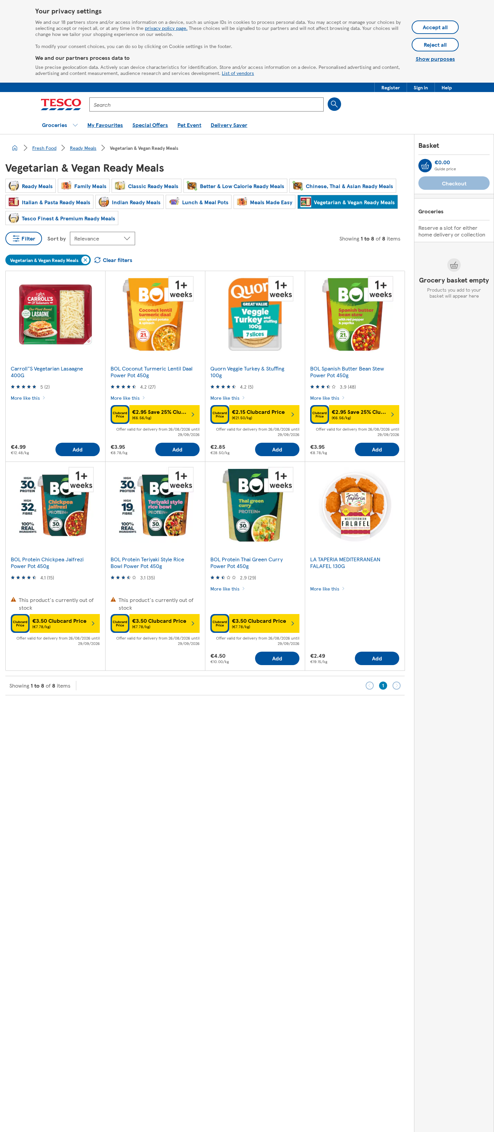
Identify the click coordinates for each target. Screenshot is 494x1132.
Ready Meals (83, 147)
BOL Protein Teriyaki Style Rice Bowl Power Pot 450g (147, 562)
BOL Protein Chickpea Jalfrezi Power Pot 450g (47, 562)
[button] (391, 87)
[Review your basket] (425, 165)
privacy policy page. (166, 28)
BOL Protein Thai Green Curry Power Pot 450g (246, 562)
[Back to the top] (250, 712)
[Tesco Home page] (61, 104)
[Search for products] (334, 104)
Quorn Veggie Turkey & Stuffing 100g (247, 371)
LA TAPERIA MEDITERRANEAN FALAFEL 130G (345, 562)
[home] (14, 147)
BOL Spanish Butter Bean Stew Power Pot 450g (347, 371)
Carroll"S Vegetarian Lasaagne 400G (47, 371)
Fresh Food (44, 147)
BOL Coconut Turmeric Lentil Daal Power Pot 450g (152, 371)
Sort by (56, 238)
